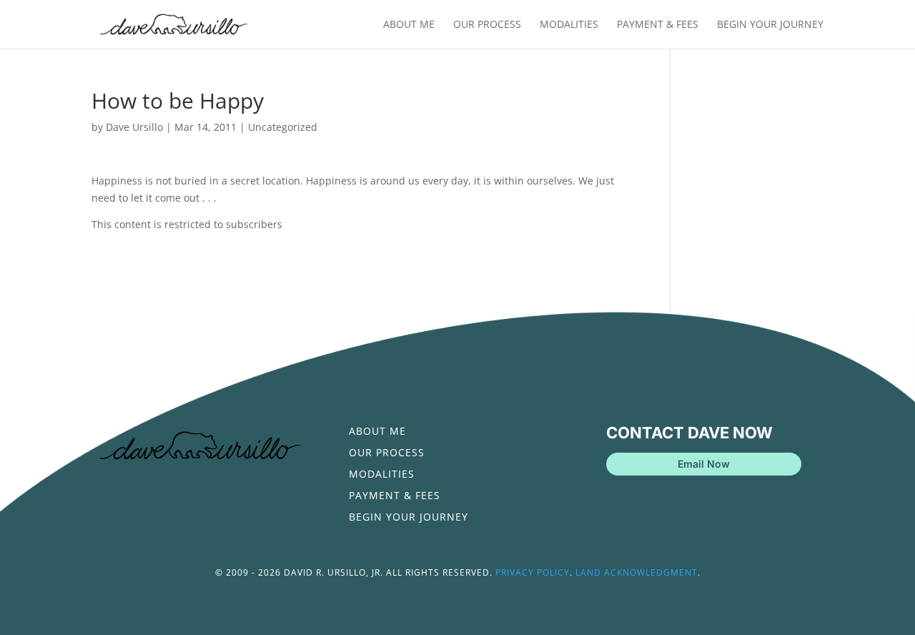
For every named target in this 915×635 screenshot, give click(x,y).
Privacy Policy (532, 572)
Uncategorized (282, 127)
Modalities (569, 25)
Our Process (487, 25)
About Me (409, 25)
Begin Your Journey (770, 25)
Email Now (704, 464)
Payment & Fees (657, 25)
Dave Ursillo (134, 127)
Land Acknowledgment (636, 572)
